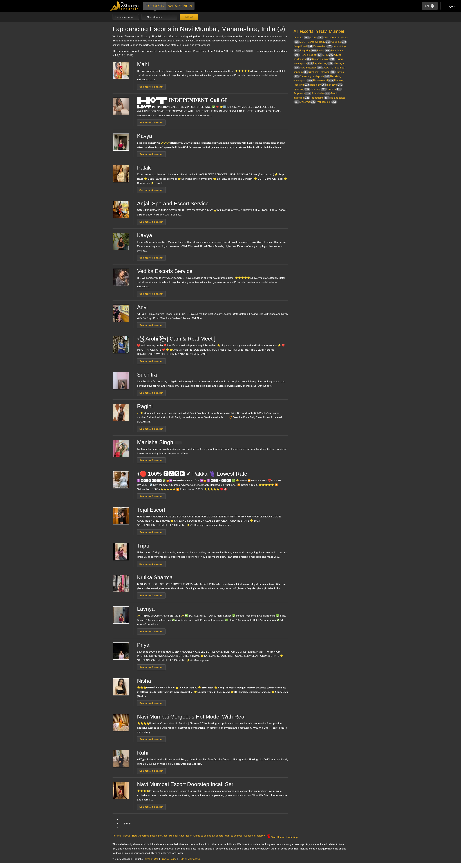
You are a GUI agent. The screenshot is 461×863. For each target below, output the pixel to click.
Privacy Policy (168, 858)
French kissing (310, 54)
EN (427, 5)
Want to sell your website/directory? (245, 835)
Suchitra (147, 375)
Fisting (323, 50)
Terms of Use (150, 858)
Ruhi (142, 753)
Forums (117, 835)
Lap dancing (322, 63)
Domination (322, 46)
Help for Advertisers (180, 835)
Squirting (318, 89)
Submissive (320, 93)
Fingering (308, 50)
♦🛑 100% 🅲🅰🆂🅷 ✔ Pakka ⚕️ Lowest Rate (192, 474)
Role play (318, 84)
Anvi (142, 307)
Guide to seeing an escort (208, 835)
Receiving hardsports (314, 76)
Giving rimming (323, 58)
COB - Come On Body (315, 41)
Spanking (301, 89)
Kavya (144, 136)
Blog (134, 835)
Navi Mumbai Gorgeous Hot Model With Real (191, 717)
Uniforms (307, 101)
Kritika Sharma (155, 577)
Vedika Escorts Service (165, 271)
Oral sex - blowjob (322, 71)
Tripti (143, 546)
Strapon (334, 89)
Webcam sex (326, 101)
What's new (180, 6)
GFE (328, 54)
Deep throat (303, 46)
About (126, 835)
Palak (144, 168)
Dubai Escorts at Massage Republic (125, 6)
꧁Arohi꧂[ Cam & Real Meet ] (176, 339)
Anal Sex (301, 37)
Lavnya (146, 609)
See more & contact (151, 86)
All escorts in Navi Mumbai (319, 31)
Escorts (155, 6)
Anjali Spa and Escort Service (173, 203)
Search (188, 16)
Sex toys (334, 84)
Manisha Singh (159, 442)
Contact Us (194, 858)
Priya (143, 645)
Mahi (143, 64)
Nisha (144, 681)
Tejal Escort (151, 510)
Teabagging (319, 97)
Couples (338, 41)
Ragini (145, 406)
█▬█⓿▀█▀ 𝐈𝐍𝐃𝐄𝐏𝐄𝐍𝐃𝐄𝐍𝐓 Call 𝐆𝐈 (182, 100)
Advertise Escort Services (152, 835)
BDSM (316, 37)
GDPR (182, 858)
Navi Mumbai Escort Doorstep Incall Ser (185, 784)
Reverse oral (323, 80)
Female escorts (124, 16)
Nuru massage (311, 67)
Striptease (302, 93)
